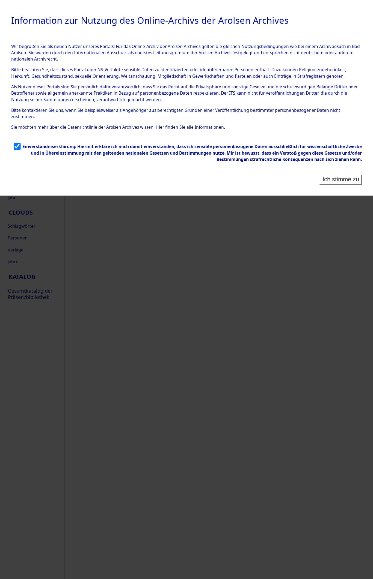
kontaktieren (35, 110)
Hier (160, 127)
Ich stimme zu (340, 179)
